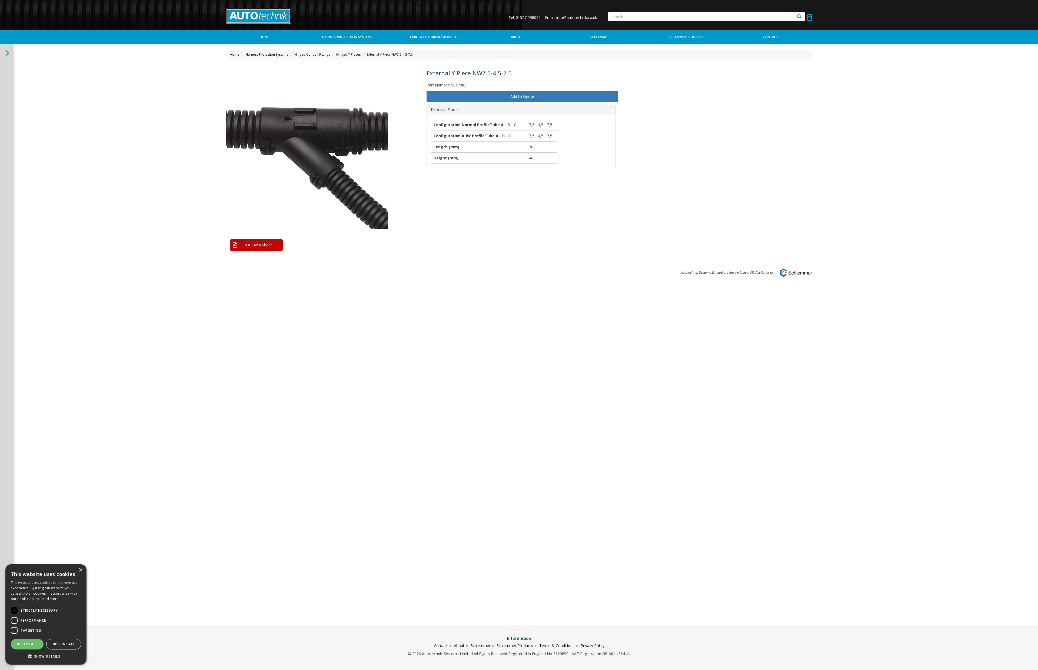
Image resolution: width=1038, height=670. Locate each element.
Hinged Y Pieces (348, 54)
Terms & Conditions (556, 645)
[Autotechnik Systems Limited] (258, 15)
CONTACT (770, 37)
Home (234, 54)
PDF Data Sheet (258, 244)
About (459, 645)
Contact (441, 645)
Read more (50, 599)
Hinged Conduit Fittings (312, 54)
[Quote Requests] (809, 17)
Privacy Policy (592, 645)
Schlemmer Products (515, 645)
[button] (383, 75)
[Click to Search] (799, 16)
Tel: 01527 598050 (525, 17)
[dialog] (45, 614)
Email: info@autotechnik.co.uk (571, 17)
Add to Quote (522, 96)
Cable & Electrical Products (434, 37)
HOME (264, 37)
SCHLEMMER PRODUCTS (686, 37)
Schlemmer (480, 645)
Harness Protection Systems (347, 37)
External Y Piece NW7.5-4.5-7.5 (390, 54)
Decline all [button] (64, 644)
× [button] (80, 570)
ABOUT (516, 37)
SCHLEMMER (599, 37)
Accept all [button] (27, 644)
